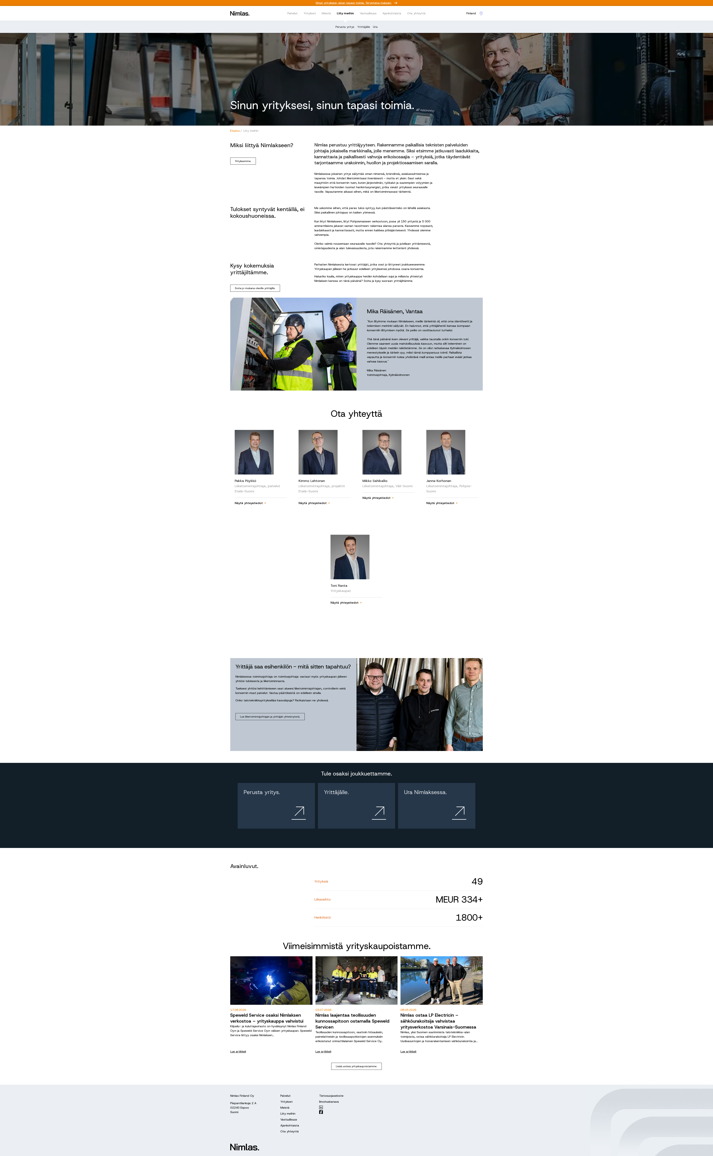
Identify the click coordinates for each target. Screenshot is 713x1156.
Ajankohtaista (391, 13)
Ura (375, 27)
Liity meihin (345, 13)
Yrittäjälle (363, 27)
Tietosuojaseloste (331, 1096)
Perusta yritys (345, 27)
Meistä (326, 13)
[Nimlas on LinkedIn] (331, 1107)
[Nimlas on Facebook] (331, 1112)
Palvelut (292, 13)
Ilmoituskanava (329, 1102)
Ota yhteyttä (416, 13)
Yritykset (310, 13)
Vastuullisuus (368, 13)
